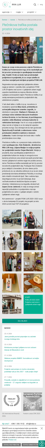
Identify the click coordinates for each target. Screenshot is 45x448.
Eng (41, 4)
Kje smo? (5, 424)
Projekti (30, 12)
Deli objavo (22, 321)
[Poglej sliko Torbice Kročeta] (33, 283)
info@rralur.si (31, 424)
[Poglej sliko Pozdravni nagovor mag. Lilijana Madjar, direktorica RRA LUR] (33, 219)
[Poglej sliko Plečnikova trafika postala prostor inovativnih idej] (11, 219)
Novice (7, 328)
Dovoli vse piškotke (11, 445)
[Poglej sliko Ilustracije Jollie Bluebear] (11, 283)
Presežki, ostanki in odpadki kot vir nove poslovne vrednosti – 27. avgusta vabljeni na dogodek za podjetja (22, 382)
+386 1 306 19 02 (17, 424)
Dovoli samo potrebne (32, 445)
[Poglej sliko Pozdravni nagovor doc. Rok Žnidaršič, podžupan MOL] (11, 240)
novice (12, 20)
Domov (4, 20)
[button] (11, 12)
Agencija (5, 12)
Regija (18, 12)
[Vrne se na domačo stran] (12, 4)
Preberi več (12, 440)
